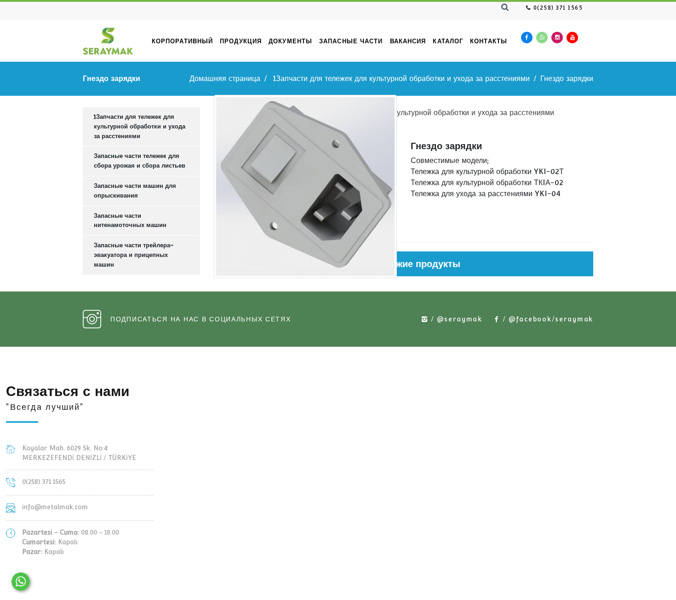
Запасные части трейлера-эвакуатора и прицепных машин (133, 255)
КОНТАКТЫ (488, 41)
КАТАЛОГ (448, 41)
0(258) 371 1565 (557, 8)
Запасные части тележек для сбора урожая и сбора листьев (139, 160)
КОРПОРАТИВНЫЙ (182, 41)
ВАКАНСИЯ (408, 41)
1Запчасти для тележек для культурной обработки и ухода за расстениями (401, 78)
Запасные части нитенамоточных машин (130, 220)
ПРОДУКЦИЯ (241, 41)
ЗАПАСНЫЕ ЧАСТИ (351, 41)
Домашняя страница (224, 78)
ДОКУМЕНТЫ (290, 41)
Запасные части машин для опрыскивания (135, 190)
